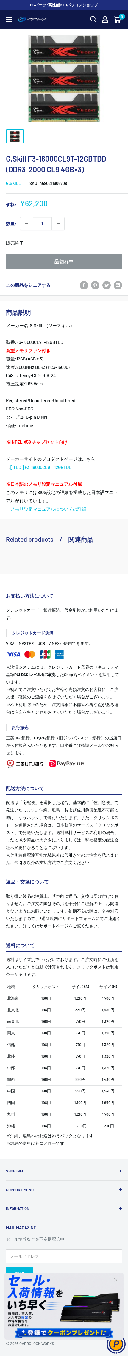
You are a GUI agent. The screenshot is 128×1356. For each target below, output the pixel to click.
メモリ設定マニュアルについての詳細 (48, 509)
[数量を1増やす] (58, 223)
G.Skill (13, 183)
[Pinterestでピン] (95, 284)
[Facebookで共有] (84, 284)
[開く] (93, 19)
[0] (117, 19)
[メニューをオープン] (9, 19)
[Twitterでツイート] (106, 284)
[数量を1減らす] (26, 223)
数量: (11, 223)
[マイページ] (105, 19)
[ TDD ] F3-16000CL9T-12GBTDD (40, 467)
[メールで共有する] (118, 284)
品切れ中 (64, 261)
